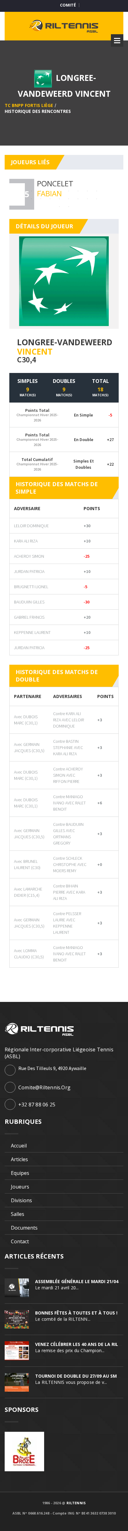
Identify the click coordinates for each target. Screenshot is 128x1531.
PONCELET (55, 183)
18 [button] (59, 199)
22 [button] (97, 199)
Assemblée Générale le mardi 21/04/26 (80, 1281)
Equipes (20, 1173)
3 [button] (31, 191)
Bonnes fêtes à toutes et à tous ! (76, 1313)
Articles (19, 1159)
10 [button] (97, 191)
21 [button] (87, 199)
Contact (20, 1241)
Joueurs (20, 1186)
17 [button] (50, 199)
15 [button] (31, 199)
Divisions (21, 1200)
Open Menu (117, 40)
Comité (68, 5)
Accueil (19, 1145)
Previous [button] (15, 194)
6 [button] (59, 191)
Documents (24, 1227)
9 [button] (87, 191)
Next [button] (113, 194)
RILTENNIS (76, 1503)
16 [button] (41, 199)
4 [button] (41, 191)
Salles (17, 1214)
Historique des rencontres (38, 111)
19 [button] (69, 199)
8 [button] (78, 191)
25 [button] (59, 206)
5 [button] (50, 191)
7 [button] (69, 191)
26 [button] (69, 206)
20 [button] (78, 199)
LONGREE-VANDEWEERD (64, 342)
